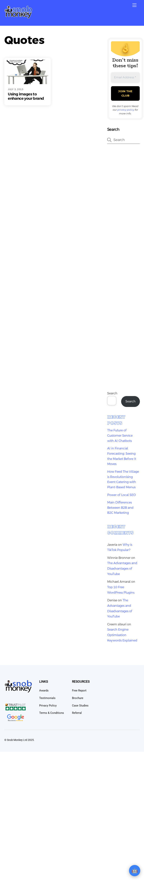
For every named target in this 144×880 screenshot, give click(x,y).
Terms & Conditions (51, 713)
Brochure (77, 698)
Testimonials (47, 698)
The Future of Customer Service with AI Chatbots (120, 435)
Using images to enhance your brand (26, 96)
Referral (77, 713)
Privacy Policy (48, 705)
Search (112, 393)
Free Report (79, 690)
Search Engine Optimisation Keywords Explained (122, 635)
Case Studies (80, 705)
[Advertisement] (123, 207)
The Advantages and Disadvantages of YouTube (122, 568)
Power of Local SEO (121, 495)
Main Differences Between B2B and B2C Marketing (120, 508)
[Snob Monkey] (18, 17)
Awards (44, 690)
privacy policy (125, 109)
